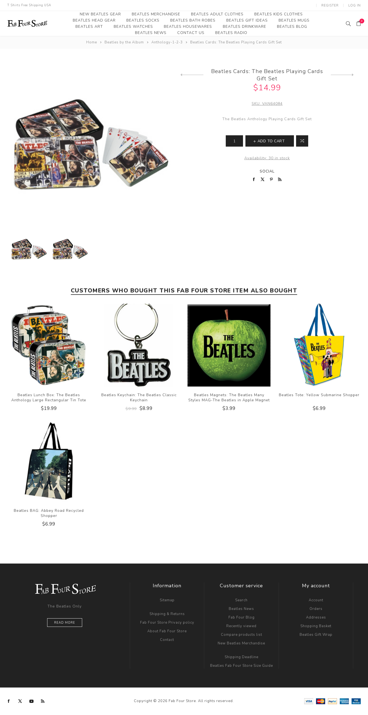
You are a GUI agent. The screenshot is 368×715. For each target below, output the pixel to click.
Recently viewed (241, 626)
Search (241, 600)
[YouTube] (31, 701)
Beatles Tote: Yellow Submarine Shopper (319, 395)
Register (330, 5)
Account (316, 600)
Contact (167, 639)
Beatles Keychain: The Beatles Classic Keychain (139, 397)
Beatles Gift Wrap (316, 634)
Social (267, 171)
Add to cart (59, 345)
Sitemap (167, 600)
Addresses (316, 617)
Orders (316, 608)
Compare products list (241, 634)
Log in (354, 5)
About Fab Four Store (167, 631)
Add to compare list (302, 141)
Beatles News (241, 608)
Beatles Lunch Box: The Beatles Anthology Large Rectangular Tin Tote (48, 397)
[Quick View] (38, 345)
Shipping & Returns (167, 614)
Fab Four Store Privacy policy (167, 622)
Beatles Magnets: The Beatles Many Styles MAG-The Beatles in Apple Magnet (229, 397)
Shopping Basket (315, 626)
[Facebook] (9, 701)
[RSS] (43, 701)
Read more (64, 623)
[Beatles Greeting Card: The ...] (342, 75)
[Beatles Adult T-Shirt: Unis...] (191, 75)
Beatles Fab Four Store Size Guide (241, 665)
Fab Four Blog (241, 617)
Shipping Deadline (241, 657)
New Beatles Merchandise (241, 643)
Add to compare (48, 345)
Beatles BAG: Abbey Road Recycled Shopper (49, 513)
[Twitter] (20, 701)
